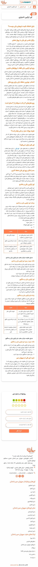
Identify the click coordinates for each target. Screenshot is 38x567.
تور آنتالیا (32, 489)
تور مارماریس (31, 515)
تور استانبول (31, 485)
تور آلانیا (32, 521)
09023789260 (13, 473)
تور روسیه (32, 528)
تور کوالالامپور (31, 502)
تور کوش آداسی (30, 518)
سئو (20, 565)
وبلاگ (32, 548)
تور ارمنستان (31, 531)
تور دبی (32, 492)
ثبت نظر (19, 431)
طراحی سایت (25, 565)
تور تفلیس (31, 495)
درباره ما (32, 558)
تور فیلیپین (31, 525)
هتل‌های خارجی (30, 541)
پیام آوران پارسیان (14, 565)
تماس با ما (31, 554)
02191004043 (26, 2)
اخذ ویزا (32, 538)
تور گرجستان (31, 512)
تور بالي (17, 148)
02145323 (30, 473)
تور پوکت (32, 498)
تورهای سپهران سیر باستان (27, 545)
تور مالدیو (32, 505)
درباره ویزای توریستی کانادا (27, 551)
